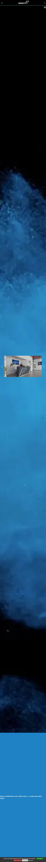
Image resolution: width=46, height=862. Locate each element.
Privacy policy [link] (30, 860)
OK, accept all (40, 858)
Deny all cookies (17, 860)
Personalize (25, 860)
